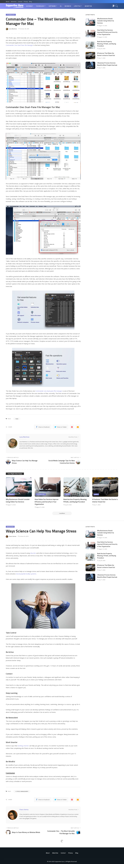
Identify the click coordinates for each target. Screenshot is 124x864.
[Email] (77, 427)
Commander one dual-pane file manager (49, 391)
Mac (17, 419)
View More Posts (72, 437)
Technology (11, 14)
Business (11, 494)
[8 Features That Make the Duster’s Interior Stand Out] (90, 55)
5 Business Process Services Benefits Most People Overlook (107, 64)
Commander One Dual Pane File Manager (19, 45)
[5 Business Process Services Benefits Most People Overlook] (90, 65)
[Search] (116, 6)
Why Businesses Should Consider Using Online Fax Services (105, 20)
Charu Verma (12, 536)
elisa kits (33, 553)
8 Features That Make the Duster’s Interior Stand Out (106, 54)
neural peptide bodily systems (26, 574)
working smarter (23, 746)
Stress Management (22, 791)
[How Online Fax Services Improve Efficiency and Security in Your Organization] (90, 33)
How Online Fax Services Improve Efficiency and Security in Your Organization (107, 32)
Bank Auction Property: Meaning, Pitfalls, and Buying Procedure (106, 43)
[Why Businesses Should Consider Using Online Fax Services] (90, 22)
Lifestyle (10, 846)
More (67, 494)
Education (10, 526)
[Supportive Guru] (14, 6)
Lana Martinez (13, 28)
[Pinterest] (72, 427)
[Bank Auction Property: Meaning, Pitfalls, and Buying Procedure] (90, 45)
